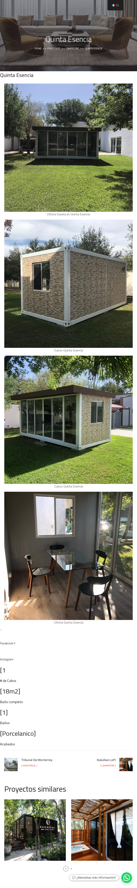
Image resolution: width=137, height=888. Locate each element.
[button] (65, 868)
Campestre (72, 48)
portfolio (53, 48)
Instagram (6, 659)
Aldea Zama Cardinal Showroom (35, 826)
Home (38, 48)
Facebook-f (7, 643)
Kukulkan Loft (102, 826)
